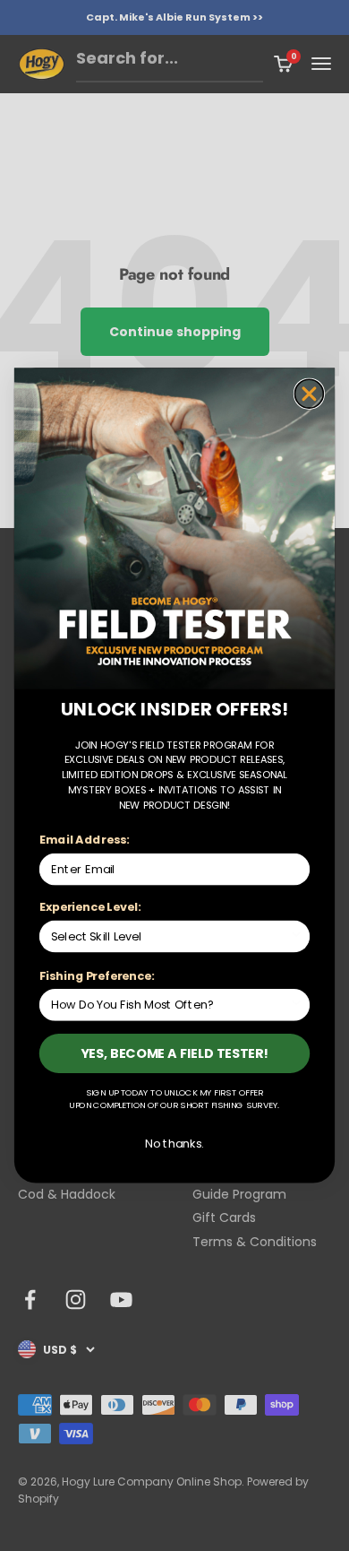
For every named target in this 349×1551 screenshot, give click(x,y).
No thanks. (174, 1143)
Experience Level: (89, 907)
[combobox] (170, 936)
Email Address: (84, 840)
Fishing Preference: (96, 975)
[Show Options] (296, 936)
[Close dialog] (309, 393)
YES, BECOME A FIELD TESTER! (175, 1053)
